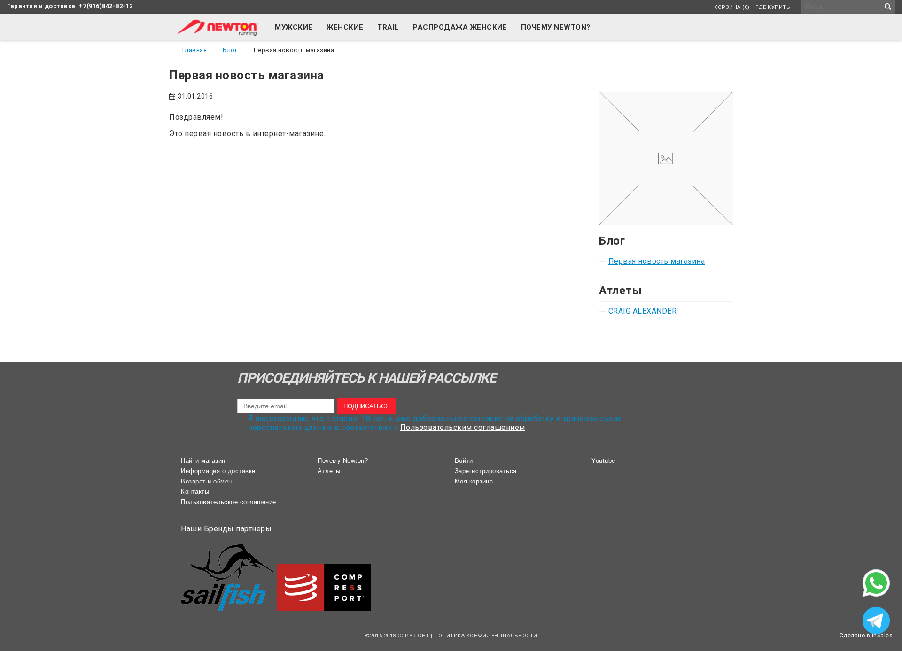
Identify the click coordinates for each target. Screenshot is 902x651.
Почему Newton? (556, 27)
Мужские (294, 27)
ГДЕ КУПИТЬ (772, 7)
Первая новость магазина (656, 261)
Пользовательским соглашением (462, 427)
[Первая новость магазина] (666, 96)
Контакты (195, 491)
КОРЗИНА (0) (732, 7)
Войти (464, 460)
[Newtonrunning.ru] (217, 33)
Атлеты (329, 471)
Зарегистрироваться (486, 471)
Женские (345, 27)
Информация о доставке (218, 471)
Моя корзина (474, 481)
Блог (230, 50)
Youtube (603, 460)
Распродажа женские (460, 27)
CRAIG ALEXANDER (642, 310)
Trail (388, 27)
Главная (194, 50)
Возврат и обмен (206, 481)
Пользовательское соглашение (228, 501)
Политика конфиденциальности (485, 636)
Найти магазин (203, 460)
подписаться (366, 406)
